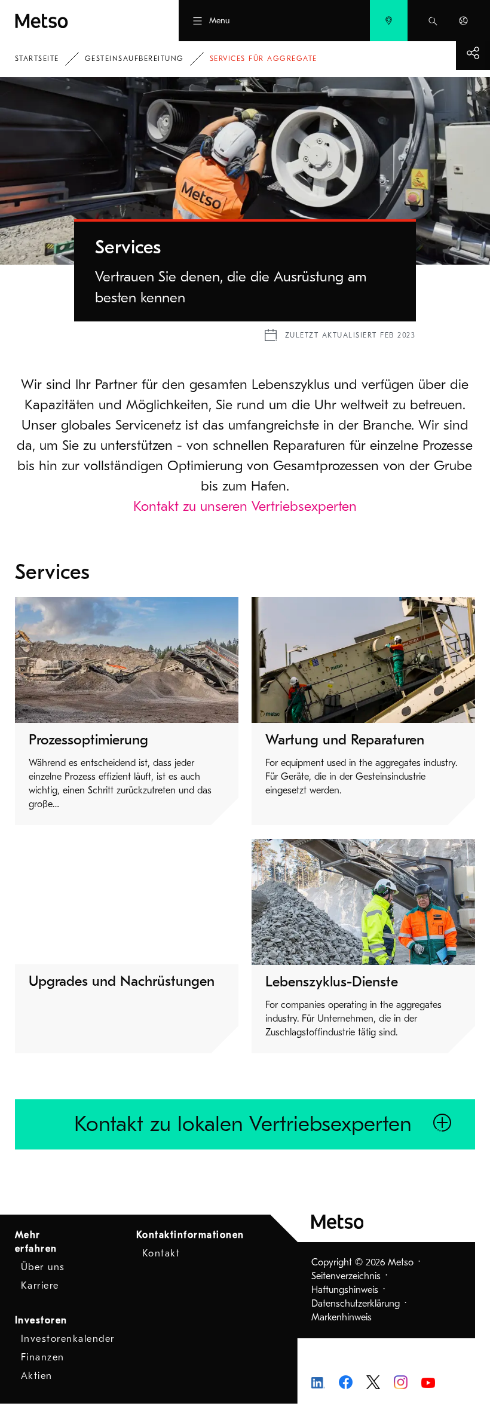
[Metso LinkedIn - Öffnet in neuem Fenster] (318, 1382)
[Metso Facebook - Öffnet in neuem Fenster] (346, 1381)
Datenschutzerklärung (355, 1303)
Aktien (37, 1376)
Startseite (37, 58)
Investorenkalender (68, 1339)
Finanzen (43, 1357)
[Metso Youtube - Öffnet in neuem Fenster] (428, 1382)
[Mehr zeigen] (473, 53)
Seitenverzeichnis (346, 1276)
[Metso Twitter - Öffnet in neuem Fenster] (373, 1381)
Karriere (40, 1285)
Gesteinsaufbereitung (134, 58)
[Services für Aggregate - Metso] (74, 20)
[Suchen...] (433, 20)
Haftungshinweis (344, 1290)
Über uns (43, 1267)
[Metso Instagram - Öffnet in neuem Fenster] (401, 1381)
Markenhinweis (341, 1317)
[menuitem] (389, 20)
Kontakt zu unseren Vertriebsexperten (245, 506)
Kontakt (161, 1253)
